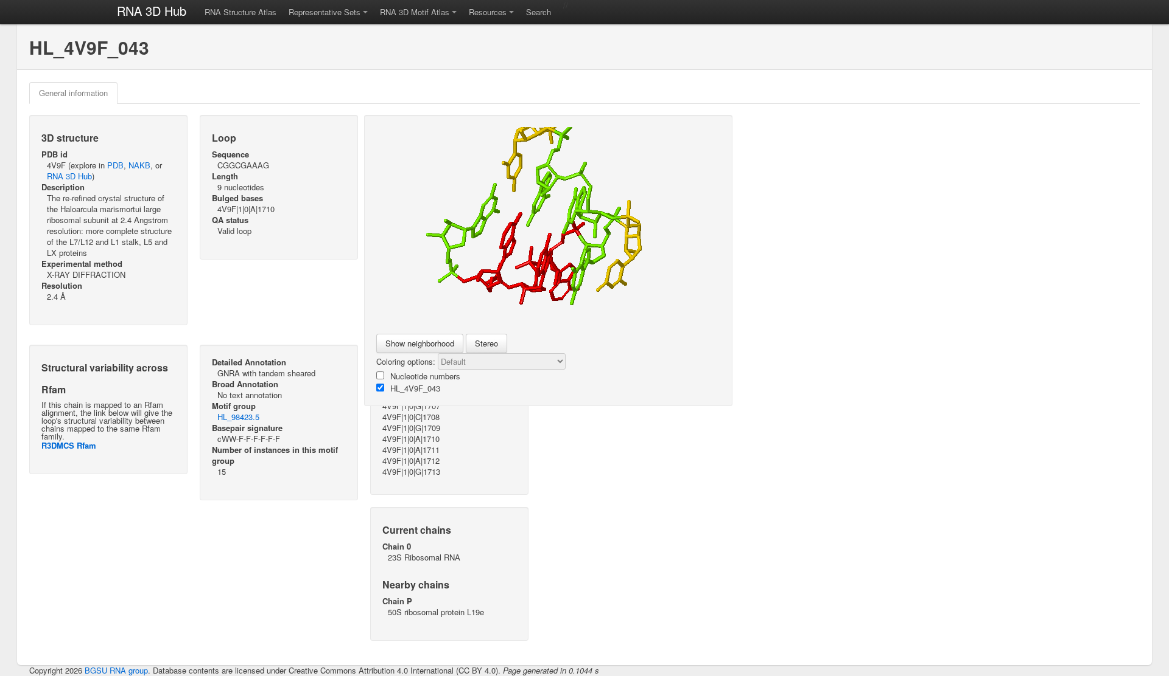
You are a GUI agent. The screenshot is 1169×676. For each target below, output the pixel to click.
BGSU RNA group (116, 670)
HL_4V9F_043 (415, 388)
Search (538, 12)
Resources (488, 12)
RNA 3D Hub (151, 10)
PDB (115, 165)
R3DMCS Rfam (68, 445)
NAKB (139, 165)
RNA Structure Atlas (240, 12)
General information (73, 92)
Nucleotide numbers (425, 376)
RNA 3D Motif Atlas (414, 12)
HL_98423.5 (238, 416)
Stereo (486, 343)
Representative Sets (324, 12)
